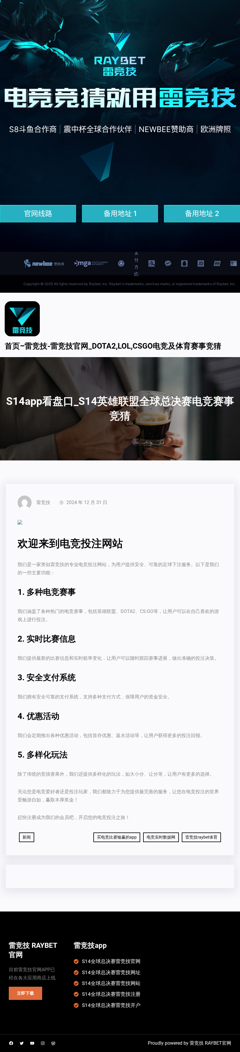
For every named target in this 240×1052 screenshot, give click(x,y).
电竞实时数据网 (161, 837)
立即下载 (25, 993)
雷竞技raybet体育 (201, 837)
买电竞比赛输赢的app (117, 837)
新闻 (27, 837)
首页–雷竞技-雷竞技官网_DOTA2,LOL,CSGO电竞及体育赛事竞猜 (113, 346)
